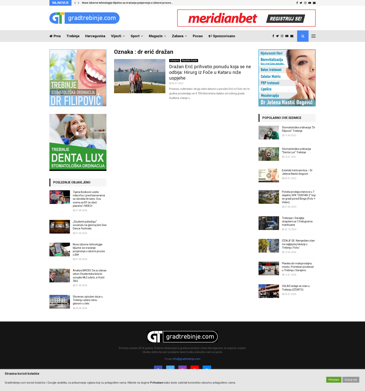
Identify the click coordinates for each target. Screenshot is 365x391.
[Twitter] (278, 36)
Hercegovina (95, 36)
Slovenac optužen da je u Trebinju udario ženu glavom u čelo (88, 300)
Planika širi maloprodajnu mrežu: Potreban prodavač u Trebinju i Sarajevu (298, 267)
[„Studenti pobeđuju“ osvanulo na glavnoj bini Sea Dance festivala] (59, 227)
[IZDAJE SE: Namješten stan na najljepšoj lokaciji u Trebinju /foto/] (269, 246)
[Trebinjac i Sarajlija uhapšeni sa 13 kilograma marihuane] (269, 223)
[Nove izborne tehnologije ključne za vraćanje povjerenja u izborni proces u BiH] (59, 249)
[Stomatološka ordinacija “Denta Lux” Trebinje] (269, 154)
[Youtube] (287, 36)
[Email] (292, 36)
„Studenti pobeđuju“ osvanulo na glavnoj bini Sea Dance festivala (89, 225)
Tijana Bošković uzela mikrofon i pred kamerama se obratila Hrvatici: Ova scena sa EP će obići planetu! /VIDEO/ (89, 198)
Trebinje (72, 36)
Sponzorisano (224, 36)
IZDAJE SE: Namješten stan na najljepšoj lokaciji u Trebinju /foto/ (298, 244)
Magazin (156, 36)
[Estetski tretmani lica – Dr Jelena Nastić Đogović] (269, 175)
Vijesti (116, 36)
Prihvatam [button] (333, 379)
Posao (198, 36)
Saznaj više (351, 379)
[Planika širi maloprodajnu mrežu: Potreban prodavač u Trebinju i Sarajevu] (269, 268)
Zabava (177, 36)
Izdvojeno (174, 60)
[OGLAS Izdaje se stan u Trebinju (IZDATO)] (269, 291)
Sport (135, 36)
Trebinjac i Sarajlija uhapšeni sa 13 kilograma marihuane (297, 221)
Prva (57, 36)
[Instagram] (283, 36)
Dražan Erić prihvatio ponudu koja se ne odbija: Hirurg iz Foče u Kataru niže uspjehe (210, 72)
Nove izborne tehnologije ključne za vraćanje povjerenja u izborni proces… (127, 2)
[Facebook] (274, 36)
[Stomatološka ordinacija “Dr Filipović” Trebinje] (269, 132)
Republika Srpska (189, 60)
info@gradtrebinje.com (186, 358)
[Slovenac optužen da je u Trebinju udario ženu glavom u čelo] (59, 302)
